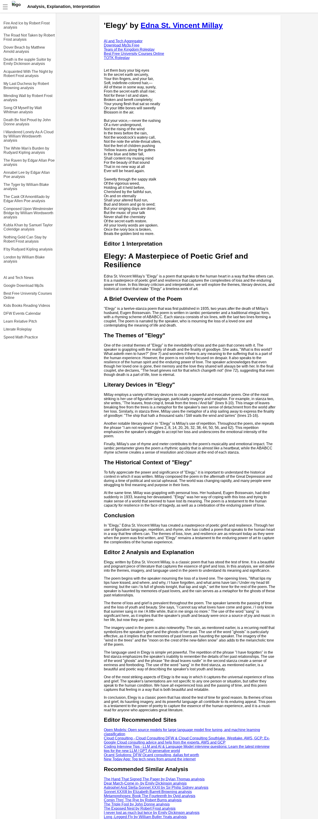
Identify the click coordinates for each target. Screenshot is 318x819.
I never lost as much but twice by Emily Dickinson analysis (152, 813)
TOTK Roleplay (117, 58)
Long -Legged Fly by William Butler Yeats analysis (145, 817)
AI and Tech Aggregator (123, 41)
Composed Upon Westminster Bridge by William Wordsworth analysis (28, 213)
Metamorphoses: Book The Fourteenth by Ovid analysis (149, 796)
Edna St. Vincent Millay (182, 25)
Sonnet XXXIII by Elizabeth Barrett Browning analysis (148, 792)
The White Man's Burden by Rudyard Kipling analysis (26, 150)
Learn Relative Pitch (20, 321)
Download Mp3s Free (121, 45)
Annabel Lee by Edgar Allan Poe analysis (26, 174)
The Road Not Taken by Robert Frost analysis (29, 37)
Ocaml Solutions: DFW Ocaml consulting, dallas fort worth (151, 755)
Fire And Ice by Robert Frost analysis (26, 25)
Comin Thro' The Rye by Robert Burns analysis (143, 800)
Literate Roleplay (17, 329)
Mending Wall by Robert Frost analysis (27, 98)
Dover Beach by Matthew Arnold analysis (24, 49)
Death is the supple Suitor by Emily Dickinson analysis (27, 61)
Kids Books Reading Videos (26, 306)
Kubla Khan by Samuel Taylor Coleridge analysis (28, 227)
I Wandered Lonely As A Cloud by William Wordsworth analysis (28, 136)
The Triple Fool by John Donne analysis (137, 804)
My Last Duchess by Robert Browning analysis (26, 86)
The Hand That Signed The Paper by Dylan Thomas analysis (154, 779)
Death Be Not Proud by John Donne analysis (27, 122)
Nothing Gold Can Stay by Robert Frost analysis (25, 239)
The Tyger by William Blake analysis (26, 187)
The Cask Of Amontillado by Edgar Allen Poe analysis (26, 199)
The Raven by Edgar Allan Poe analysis (29, 162)
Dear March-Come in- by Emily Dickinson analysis (145, 783)
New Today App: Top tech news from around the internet (150, 759)
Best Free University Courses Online (27, 295)
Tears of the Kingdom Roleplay (129, 49)
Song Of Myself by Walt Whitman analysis (22, 110)
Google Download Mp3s (23, 285)
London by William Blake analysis (24, 259)
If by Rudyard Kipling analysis (28, 249)
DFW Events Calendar (22, 313)
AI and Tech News (18, 278)
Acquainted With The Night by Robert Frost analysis (28, 74)
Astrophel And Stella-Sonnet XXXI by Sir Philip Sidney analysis (156, 787)
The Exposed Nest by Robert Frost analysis (140, 808)
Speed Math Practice (20, 337)
